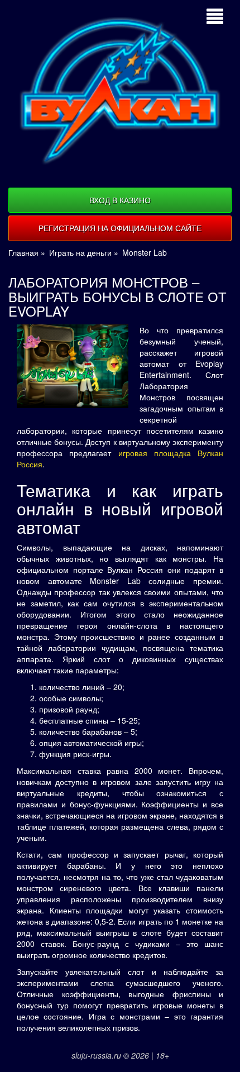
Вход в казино (120, 199)
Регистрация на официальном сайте (120, 227)
